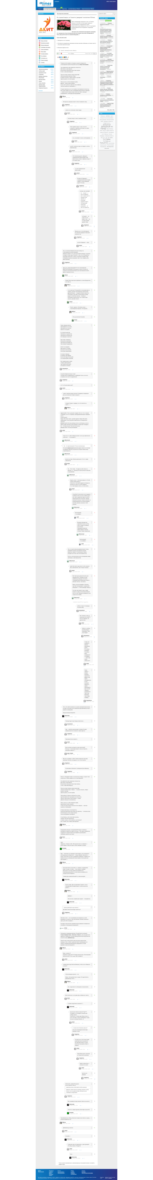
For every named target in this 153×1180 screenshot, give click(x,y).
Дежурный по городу (106, 127)
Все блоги (41, 90)
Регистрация (41, 1171)
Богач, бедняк (44, 40)
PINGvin (72, 53)
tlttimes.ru (74, 50)
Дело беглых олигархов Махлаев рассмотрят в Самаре (107, 100)
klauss (102, 80)
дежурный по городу (68, 50)
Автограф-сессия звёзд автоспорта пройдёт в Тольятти (107, 60)
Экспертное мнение (43, 69)
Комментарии (108, 20)
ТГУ (104, 137)
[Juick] (68, 57)
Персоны (51, 1174)
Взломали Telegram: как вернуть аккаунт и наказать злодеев (106, 36)
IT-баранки (41, 74)
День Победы (110, 128)
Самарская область (109, 135)
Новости (51, 1171)
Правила (73, 1173)
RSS (113, 109)
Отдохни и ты (44, 58)
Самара (102, 135)
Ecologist (64, 848)
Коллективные (61, 1171)
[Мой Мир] (65, 57)
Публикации (102, 20)
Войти (39, 1170)
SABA (102, 27)
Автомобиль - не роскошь (105, 43)
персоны (64, 9)
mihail (63, 430)
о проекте (57, 1)
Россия (110, 134)
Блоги (50, 1173)
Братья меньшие (45, 45)
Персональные (61, 1173)
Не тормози (43, 56)
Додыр (40, 81)
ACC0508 (103, 87)
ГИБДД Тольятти (106, 123)
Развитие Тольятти (43, 87)
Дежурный (107, 125)
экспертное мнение (50, 9)
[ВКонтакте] (60, 57)
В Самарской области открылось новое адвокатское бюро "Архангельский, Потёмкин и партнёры (106, 48)
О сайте (72, 1171)
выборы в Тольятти (108, 121)
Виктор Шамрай (103, 119)
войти (108, 1)
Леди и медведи (44, 49)
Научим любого (44, 53)
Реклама (84, 1171)
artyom (75, 140)
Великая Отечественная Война (106, 117)
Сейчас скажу (42, 71)
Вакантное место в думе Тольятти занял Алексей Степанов (106, 72)
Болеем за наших (45, 43)
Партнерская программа (87, 1173)
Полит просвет (44, 60)
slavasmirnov (65, 368)
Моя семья (43, 51)
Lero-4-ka (103, 59)
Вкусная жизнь (42, 79)
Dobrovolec (67, 715)
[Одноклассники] (63, 57)
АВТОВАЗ (108, 116)
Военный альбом (110, 119)
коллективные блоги (74, 9)
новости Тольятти (104, 132)
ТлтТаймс (107, 139)
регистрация (113, 1)
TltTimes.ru (102, 116)
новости (40, 9)
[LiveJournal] (66, 57)
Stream (70, 301)
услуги (59, 9)
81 (95, 53)
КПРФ (101, 130)
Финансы (109, 69)
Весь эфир (109, 109)
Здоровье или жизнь (45, 47)
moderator (103, 23)
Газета (50, 1175)
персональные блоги (88, 9)
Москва (104, 130)
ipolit (82, 543)
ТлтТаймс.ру (106, 141)
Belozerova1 (67, 440)
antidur (102, 71)
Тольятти (62, 50)
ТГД (101, 137)
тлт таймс (110, 137)
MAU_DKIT (42, 32)
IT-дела (42, 62)
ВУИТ (102, 121)
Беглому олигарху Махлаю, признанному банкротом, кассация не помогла (106, 89)
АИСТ (112, 116)
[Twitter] (61, 57)
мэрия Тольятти (110, 130)
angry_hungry (70, 753)
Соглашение (73, 1174)
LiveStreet (110, 1178)
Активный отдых (42, 72)
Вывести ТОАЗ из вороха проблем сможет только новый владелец (106, 104)
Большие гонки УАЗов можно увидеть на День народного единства (106, 41)
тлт (106, 137)
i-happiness (67, 104)
